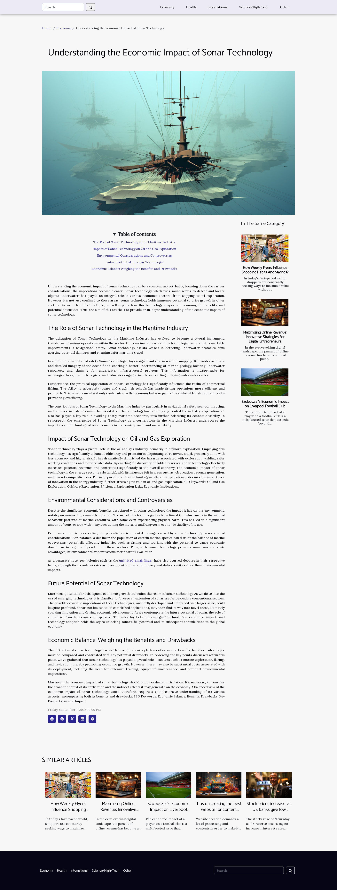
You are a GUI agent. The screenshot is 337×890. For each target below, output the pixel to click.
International (218, 7)
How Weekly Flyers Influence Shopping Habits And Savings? (265, 270)
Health (191, 7)
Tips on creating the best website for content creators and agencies (218, 809)
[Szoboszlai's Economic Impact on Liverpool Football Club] (264, 382)
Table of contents (137, 234)
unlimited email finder (136, 560)
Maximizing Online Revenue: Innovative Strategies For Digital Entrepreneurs (265, 336)
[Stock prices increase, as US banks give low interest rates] (269, 784)
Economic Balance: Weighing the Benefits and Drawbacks (134, 269)
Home (46, 28)
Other (284, 7)
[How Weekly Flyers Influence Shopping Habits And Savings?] (264, 248)
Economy (167, 7)
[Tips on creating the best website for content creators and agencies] (219, 784)
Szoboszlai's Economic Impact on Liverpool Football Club (265, 404)
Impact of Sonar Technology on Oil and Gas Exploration (134, 249)
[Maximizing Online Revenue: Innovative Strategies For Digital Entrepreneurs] (264, 312)
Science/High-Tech (253, 7)
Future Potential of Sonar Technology (134, 262)
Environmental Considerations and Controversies (134, 255)
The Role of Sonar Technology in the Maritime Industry (134, 242)
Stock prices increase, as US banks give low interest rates (269, 809)
